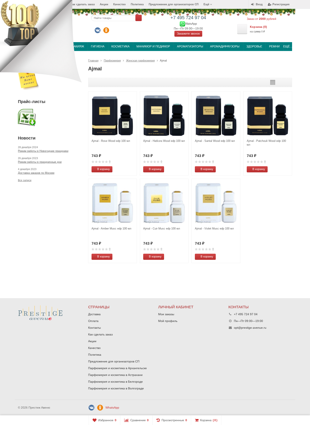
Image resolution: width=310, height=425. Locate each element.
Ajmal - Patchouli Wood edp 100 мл (266, 142)
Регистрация (281, 4)
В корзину (103, 169)
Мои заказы (166, 314)
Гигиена (97, 46)
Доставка (94, 314)
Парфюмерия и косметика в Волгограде (116, 388)
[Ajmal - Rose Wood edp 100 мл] (112, 116)
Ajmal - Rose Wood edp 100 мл (111, 140)
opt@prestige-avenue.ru (250, 327)
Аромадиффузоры (224, 46)
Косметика (120, 46)
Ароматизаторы (190, 46)
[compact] (285, 82)
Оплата (93, 321)
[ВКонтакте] (97, 30)
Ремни (274, 46)
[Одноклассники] (106, 30)
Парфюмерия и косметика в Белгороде (115, 381)
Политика (137, 4)
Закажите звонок (188, 33)
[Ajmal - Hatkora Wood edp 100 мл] (164, 116)
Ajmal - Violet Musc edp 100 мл (214, 228)
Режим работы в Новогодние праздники (43, 151)
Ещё (207, 4)
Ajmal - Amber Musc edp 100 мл (111, 228)
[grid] (272, 82)
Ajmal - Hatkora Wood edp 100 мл (164, 140)
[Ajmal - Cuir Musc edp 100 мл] (164, 203)
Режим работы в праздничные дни (40, 162)
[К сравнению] (125, 169)
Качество (119, 4)
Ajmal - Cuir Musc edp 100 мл (161, 228)
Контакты (94, 327)
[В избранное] (132, 169)
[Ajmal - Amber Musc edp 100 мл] (112, 203)
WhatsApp (112, 407)
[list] (279, 82)
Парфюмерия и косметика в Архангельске (117, 368)
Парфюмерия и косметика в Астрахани (115, 375)
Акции (104, 4)
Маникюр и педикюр (153, 46)
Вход (259, 4)
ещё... (287, 46)
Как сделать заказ (100, 334)
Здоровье (254, 46)
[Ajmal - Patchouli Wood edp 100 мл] (268, 116)
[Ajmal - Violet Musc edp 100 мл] (216, 203)
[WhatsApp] (182, 23)
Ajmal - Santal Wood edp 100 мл (215, 140)
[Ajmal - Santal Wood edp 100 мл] (216, 116)
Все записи (24, 180)
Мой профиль (167, 321)
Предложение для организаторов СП (173, 4)
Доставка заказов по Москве (36, 172)
